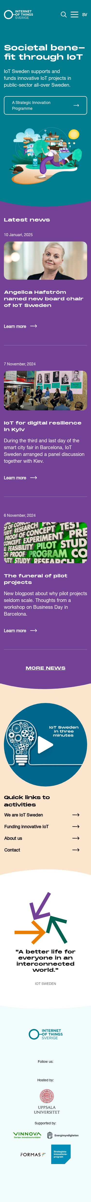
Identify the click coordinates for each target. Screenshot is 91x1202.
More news (46, 668)
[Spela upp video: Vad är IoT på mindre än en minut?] (45, 744)
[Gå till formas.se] (33, 1154)
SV (84, 14)
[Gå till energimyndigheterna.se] (62, 1135)
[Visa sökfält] (64, 14)
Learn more (15, 326)
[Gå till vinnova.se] (27, 1135)
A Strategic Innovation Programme (31, 105)
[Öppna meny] (74, 14)
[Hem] (18, 14)
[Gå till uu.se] (47, 1102)
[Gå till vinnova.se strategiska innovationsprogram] (61, 1154)
